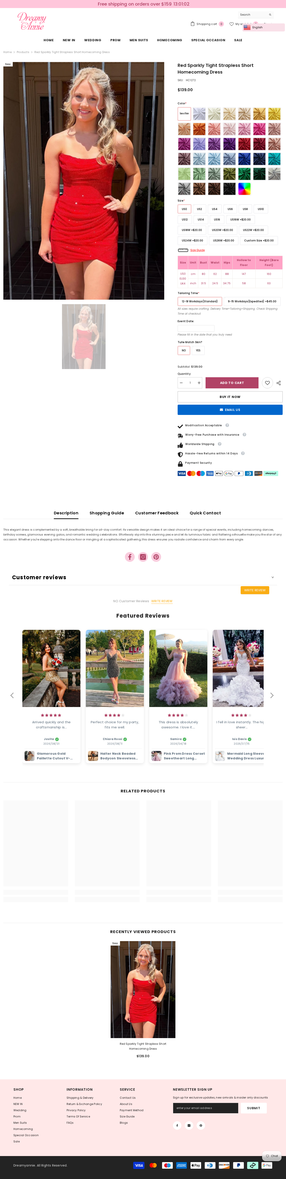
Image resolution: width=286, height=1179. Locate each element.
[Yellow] (274, 114)
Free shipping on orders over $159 (134, 4)
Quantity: (184, 374)
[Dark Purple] (229, 144)
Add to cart (232, 383)
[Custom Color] (244, 189)
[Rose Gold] (274, 144)
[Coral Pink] (214, 129)
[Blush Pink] (229, 129)
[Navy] (259, 159)
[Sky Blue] (214, 159)
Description (66, 513)
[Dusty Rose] (274, 129)
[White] (199, 114)
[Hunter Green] (259, 174)
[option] (83, 181)
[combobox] (252, 14)
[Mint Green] (184, 174)
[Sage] (199, 174)
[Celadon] (214, 174)
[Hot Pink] (259, 129)
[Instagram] (143, 557)
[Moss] (229, 174)
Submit (253, 1108)
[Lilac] (199, 144)
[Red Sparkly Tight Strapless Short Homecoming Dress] (143, 989)
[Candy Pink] (244, 129)
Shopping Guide (107, 513)
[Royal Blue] (244, 159)
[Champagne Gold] (244, 114)
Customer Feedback (157, 513)
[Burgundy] (259, 144)
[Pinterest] (156, 557)
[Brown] (199, 189)
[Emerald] (244, 174)
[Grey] (184, 189)
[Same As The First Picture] (184, 114)
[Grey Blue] (229, 159)
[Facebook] (130, 557)
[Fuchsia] (184, 144)
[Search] (256, 14)
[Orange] (199, 129)
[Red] (244, 144)
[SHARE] (278, 383)
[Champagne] (229, 114)
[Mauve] (184, 159)
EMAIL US (232, 410)
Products (23, 52)
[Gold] (259, 114)
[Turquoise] (274, 159)
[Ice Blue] (199, 159)
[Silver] (274, 174)
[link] (267, 382)
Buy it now (230, 397)
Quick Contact (205, 513)
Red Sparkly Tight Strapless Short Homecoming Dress (143, 1046)
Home (7, 52)
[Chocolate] (214, 189)
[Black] (229, 189)
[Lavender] (214, 144)
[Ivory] (214, 114)
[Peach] (184, 129)
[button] (14, 698)
